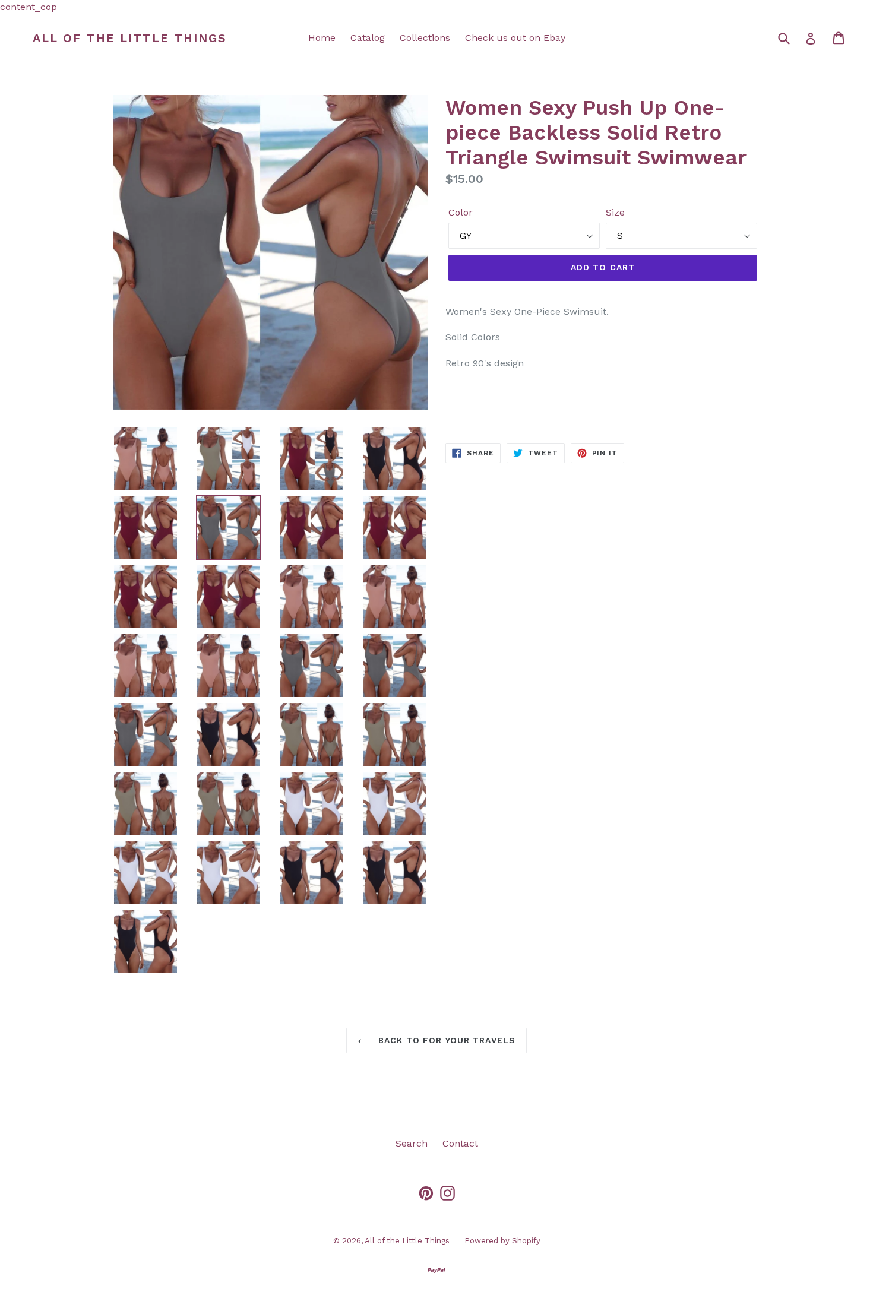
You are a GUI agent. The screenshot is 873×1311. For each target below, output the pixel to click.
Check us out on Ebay (515, 37)
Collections (425, 37)
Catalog (367, 37)
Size (615, 212)
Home (322, 37)
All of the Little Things (130, 38)
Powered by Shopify (502, 1240)
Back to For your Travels (445, 1040)
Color (460, 212)
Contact (460, 1143)
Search (412, 1143)
